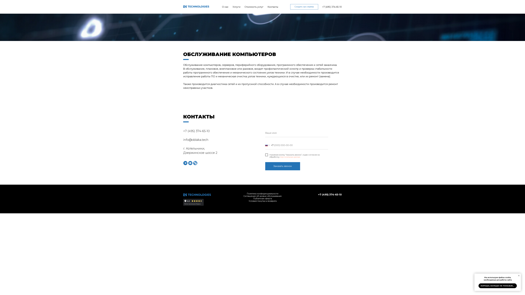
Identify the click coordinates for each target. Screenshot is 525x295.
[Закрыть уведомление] (518, 275)
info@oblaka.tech (195, 140)
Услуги (236, 7)
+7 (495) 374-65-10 (332, 7)
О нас (225, 7)
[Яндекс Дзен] (190, 163)
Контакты (273, 7)
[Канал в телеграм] (185, 163)
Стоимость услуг (254, 7)
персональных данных (290, 157)
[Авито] (195, 163)
